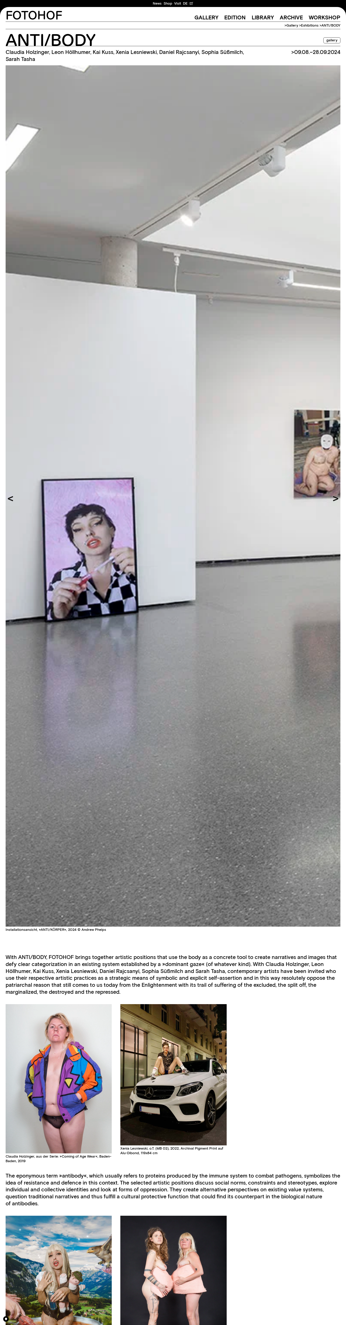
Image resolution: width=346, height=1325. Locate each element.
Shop (168, 3)
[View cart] (191, 3)
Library (263, 17)
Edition (235, 17)
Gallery (206, 17)
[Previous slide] (10, 498)
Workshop (324, 17)
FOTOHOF (34, 16)
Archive (291, 17)
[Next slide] (335, 498)
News (157, 3)
